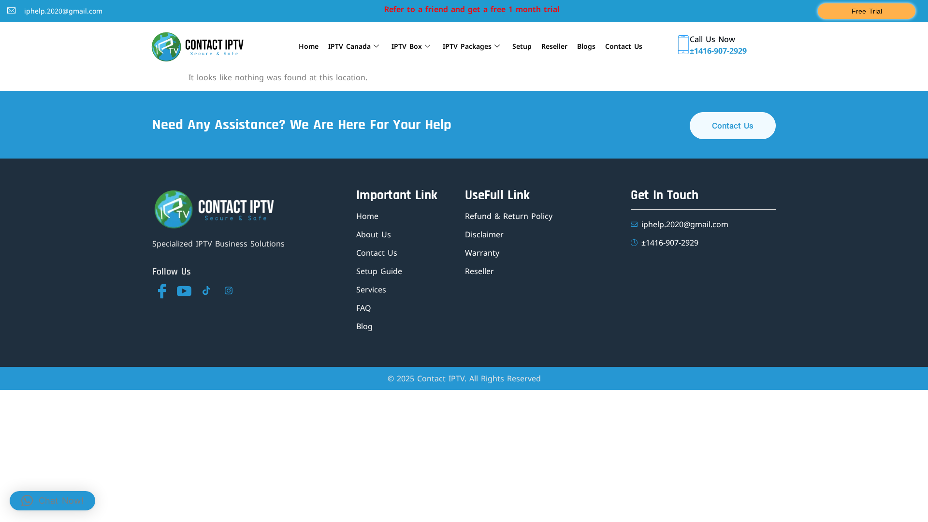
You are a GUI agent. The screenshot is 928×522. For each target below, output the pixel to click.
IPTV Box (407, 46)
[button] (52, 500)
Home (309, 46)
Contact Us (623, 46)
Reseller (554, 46)
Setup (522, 46)
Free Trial (867, 11)
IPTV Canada (349, 46)
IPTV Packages (467, 46)
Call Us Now (712, 39)
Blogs (586, 46)
